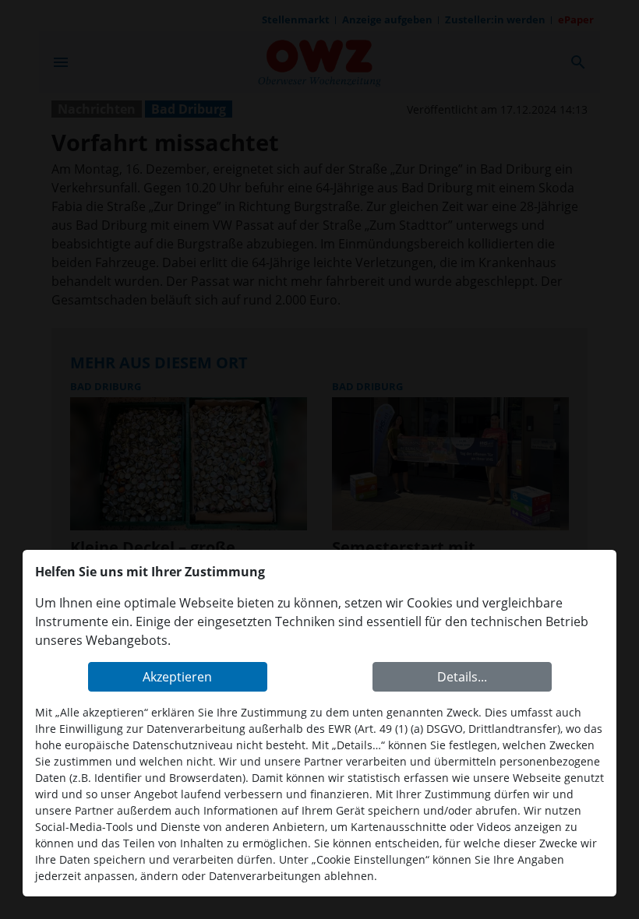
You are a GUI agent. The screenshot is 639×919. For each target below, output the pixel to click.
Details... (462, 676)
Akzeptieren (177, 676)
